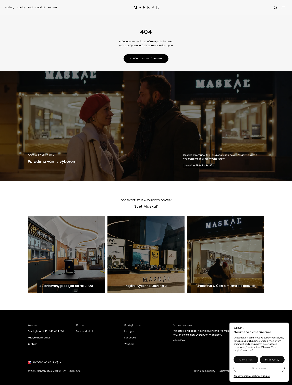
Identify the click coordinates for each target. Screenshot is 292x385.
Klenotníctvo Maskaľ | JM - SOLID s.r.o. (59, 371)
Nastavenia (259, 368)
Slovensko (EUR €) (45, 362)
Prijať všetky (272, 359)
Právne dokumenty (204, 371)
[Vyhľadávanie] (275, 7)
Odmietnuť (245, 359)
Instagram (130, 331)
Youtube (129, 344)
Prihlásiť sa (179, 340)
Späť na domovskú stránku (146, 58)
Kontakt (32, 344)
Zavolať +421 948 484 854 (198, 165)
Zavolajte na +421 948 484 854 (46, 331)
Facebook (130, 337)
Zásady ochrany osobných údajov (252, 376)
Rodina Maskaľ (84, 331)
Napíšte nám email (39, 337)
